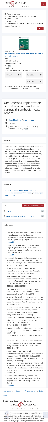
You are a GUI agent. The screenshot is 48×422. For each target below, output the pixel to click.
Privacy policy (30, 391)
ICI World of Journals (12, 14)
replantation (34, 190)
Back (41, 28)
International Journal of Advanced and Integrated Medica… (20, 17)
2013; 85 (11, 21)
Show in (33, 206)
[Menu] (43, 4)
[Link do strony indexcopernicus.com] (24, 405)
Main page (7, 391)
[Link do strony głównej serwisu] (16, 3)
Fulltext (8, 211)
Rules (18, 391)
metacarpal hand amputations (16, 190)
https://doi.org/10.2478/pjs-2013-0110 (20, 216)
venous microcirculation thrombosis (18, 193)
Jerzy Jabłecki (29, 120)
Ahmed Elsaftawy (15, 120)
